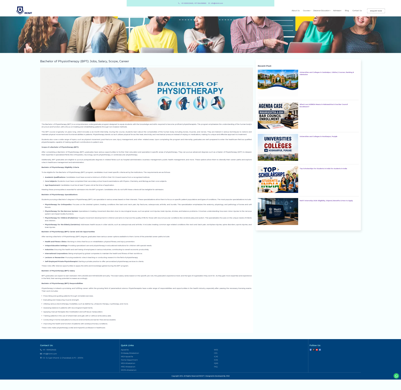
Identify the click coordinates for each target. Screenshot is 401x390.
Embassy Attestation (130, 353)
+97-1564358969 (200, 3)
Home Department (129, 360)
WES (216, 350)
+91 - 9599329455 (49, 350)
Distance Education (321, 11)
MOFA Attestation (128, 370)
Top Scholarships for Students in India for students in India (323, 169)
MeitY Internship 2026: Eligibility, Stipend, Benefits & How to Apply (326, 201)
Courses (306, 11)
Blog (347, 11)
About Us (295, 11)
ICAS (216, 357)
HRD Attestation (128, 367)
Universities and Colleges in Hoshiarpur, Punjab (318, 136)
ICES (216, 360)
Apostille (125, 350)
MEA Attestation (128, 363)
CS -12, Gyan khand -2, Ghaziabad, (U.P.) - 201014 (63, 358)
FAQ (216, 367)
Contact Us (357, 11)
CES (215, 353)
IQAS (216, 363)
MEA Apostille (127, 357)
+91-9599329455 (187, 3)
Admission (337, 11)
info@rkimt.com (217, 3)
